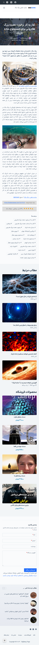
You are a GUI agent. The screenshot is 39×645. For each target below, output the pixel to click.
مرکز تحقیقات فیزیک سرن (28, 254)
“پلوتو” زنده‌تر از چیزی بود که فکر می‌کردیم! (16, 603)
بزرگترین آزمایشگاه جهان (28, 231)
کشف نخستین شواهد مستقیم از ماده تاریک (24, 354)
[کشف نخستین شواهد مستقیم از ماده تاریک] (19, 341)
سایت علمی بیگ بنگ (21, 8)
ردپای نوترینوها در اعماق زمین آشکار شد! (25, 325)
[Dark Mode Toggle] (4, 640)
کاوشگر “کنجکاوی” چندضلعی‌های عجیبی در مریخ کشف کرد (16, 595)
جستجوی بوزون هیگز (18, 235)
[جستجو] (3, 2)
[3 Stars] (28, 208)
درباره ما (20, 635)
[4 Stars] (26, 208)
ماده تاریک (21, 250)
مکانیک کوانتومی (13, 254)
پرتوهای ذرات (31, 235)
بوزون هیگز (15, 231)
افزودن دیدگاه (30, 553)
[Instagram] (7, 2)
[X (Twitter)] (11, 2)
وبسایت (33, 546)
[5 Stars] (24, 208)
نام (34, 535)
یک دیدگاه (25, 385)
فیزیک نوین (32, 250)
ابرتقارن (9, 224)
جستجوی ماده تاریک (29, 239)
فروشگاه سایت (27, 635)
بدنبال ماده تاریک (30, 228)
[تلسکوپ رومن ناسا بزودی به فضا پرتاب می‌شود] (33, 620)
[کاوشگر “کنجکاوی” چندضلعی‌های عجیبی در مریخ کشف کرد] (33, 595)
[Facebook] (15, 2)
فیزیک (20, 40)
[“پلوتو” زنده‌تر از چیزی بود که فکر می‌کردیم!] (33, 603)
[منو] (4, 8)
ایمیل (33, 541)
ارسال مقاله (6, 635)
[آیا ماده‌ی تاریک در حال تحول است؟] (19, 284)
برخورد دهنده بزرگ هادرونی (14, 228)
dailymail (16, 197)
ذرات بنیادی (16, 239)
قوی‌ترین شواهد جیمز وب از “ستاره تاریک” (24, 383)
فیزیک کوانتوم (15, 40)
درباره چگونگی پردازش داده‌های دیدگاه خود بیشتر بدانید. (20, 576)
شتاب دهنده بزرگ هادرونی (28, 246)
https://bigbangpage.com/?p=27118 (14, 203)
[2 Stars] (30, 208)
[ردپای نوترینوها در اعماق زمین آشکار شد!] (19, 312)
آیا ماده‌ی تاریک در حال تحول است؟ (26, 297)
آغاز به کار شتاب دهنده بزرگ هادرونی (25, 224)
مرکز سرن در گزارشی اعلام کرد (28, 86)
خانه (34, 635)
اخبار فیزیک (24, 40)
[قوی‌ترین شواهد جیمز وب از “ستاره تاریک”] (19, 370)
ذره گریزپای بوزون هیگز (14, 243)
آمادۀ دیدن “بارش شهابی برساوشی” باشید (16, 611)
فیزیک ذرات (13, 246)
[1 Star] (32, 209)
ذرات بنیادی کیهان (30, 243)
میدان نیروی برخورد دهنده (28, 258)
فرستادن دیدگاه (30, 570)
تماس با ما (13, 635)
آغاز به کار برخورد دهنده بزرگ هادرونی (25, 220)
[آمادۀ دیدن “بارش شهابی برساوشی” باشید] (33, 611)
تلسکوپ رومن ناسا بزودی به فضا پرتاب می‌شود (17, 620)
